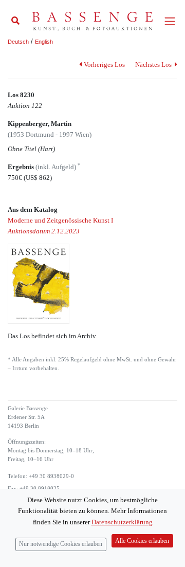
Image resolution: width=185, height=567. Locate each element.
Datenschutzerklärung (122, 522)
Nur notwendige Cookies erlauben (60, 544)
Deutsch (18, 42)
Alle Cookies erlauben (142, 541)
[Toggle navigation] (170, 21)
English (44, 42)
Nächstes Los (154, 64)
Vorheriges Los (104, 64)
